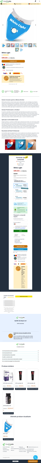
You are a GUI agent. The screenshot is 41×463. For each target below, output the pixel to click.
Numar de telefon (17, 221)
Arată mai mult (24, 295)
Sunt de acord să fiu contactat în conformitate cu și (21, 226)
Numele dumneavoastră (18, 217)
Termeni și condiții (22, 450)
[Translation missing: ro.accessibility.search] (39, 1)
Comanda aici (13, 61)
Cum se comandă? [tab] (23, 234)
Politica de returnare (23, 448)
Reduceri (12, 449)
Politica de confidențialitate (20, 227)
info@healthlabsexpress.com (33, 445)
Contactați (5, 450)
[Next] (35, 25)
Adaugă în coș (20, 245)
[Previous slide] (6, 144)
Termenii (23, 226)
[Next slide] (35, 144)
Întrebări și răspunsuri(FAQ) (6, 448)
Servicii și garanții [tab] (16, 234)
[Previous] (3, 25)
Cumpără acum (20, 248)
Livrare (12, 445)
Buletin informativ (6, 445)
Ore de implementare (15, 447)
